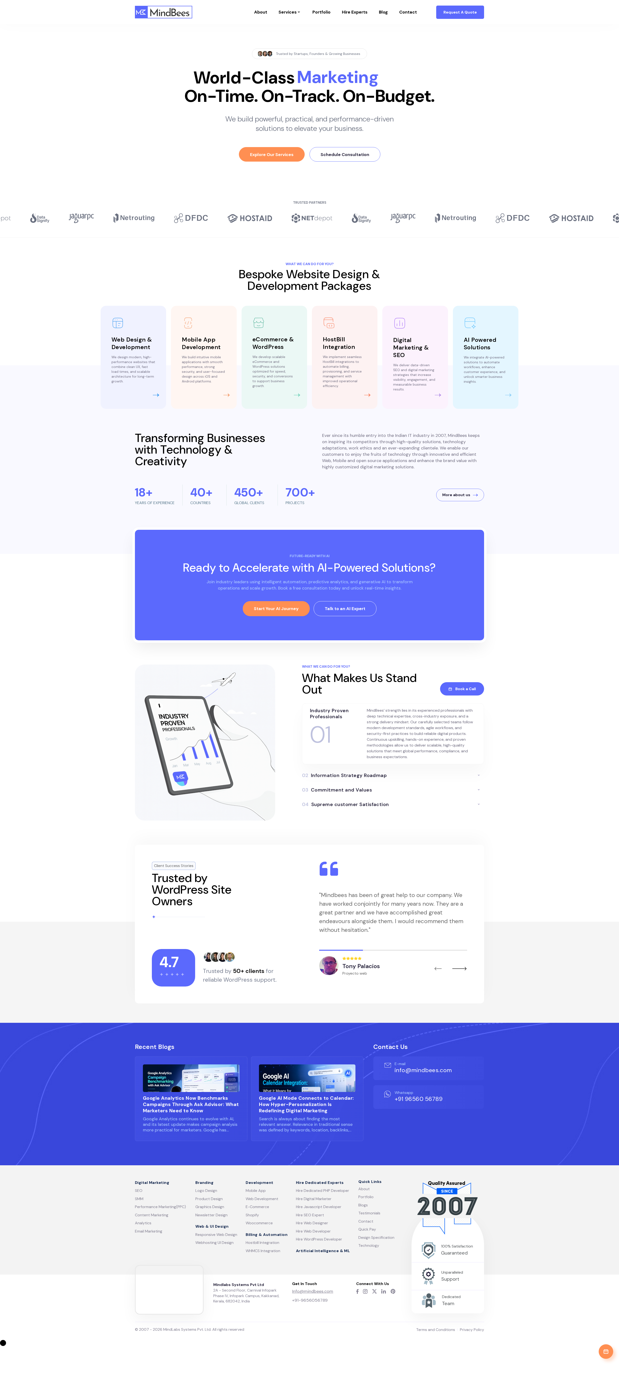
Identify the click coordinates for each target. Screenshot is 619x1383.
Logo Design (206, 1190)
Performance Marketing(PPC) (160, 1206)
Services (288, 12)
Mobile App (256, 1190)
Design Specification (376, 1237)
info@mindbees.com (423, 1070)
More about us (456, 494)
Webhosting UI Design (214, 1242)
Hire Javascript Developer (318, 1206)
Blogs (363, 1205)
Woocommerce (259, 1223)
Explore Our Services (272, 154)
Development (259, 1182)
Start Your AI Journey (276, 609)
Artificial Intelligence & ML (323, 1250)
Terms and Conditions (435, 1329)
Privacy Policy (472, 1329)
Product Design (209, 1198)
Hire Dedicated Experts (320, 1182)
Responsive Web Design (216, 1234)
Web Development (262, 1198)
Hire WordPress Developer (319, 1239)
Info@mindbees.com (312, 1291)
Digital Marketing (152, 1182)
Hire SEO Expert (310, 1215)
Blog (383, 12)
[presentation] (438, 968)
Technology (368, 1245)
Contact (408, 12)
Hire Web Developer (313, 1231)
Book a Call (465, 688)
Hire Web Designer (312, 1223)
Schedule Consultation (345, 154)
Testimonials (369, 1213)
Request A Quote (460, 12)
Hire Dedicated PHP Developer (322, 1190)
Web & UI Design (211, 1226)
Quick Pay (367, 1229)
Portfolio (321, 12)
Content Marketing (151, 1215)
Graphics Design (209, 1206)
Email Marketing (148, 1231)
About (260, 12)
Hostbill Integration (262, 1242)
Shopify (252, 1215)
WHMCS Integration (263, 1250)
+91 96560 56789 (418, 1099)
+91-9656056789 (310, 1300)
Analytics (143, 1223)
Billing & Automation (266, 1234)
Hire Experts (355, 12)
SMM (139, 1198)
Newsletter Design (211, 1215)
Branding (204, 1182)
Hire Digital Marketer (314, 1198)
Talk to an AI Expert (345, 609)
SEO (138, 1190)
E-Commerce (257, 1206)
